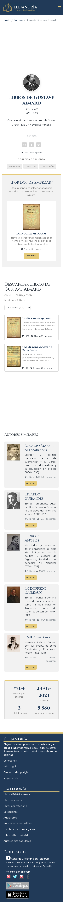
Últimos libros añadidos (17, 835)
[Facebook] (31, 144)
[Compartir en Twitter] (38, 144)
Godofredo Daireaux (35, 590)
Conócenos (10, 760)
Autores (18, 20)
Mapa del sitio (11, 778)
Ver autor (30, 483)
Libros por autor (13, 800)
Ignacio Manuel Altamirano (40, 447)
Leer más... (32, 136)
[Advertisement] (31, 46)
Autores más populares (17, 841)
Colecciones (10, 811)
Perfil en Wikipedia (33, 153)
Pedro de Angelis (33, 538)
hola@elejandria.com (18, 871)
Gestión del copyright (16, 772)
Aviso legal (10, 766)
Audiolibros (10, 817)
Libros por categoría (15, 806)
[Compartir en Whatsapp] (24, 144)
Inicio (7, 20)
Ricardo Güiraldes (34, 496)
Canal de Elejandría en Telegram (30, 858)
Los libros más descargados (19, 829)
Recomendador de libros (18, 823)
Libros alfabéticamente (17, 794)
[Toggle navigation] (58, 7)
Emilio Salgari (38, 637)
